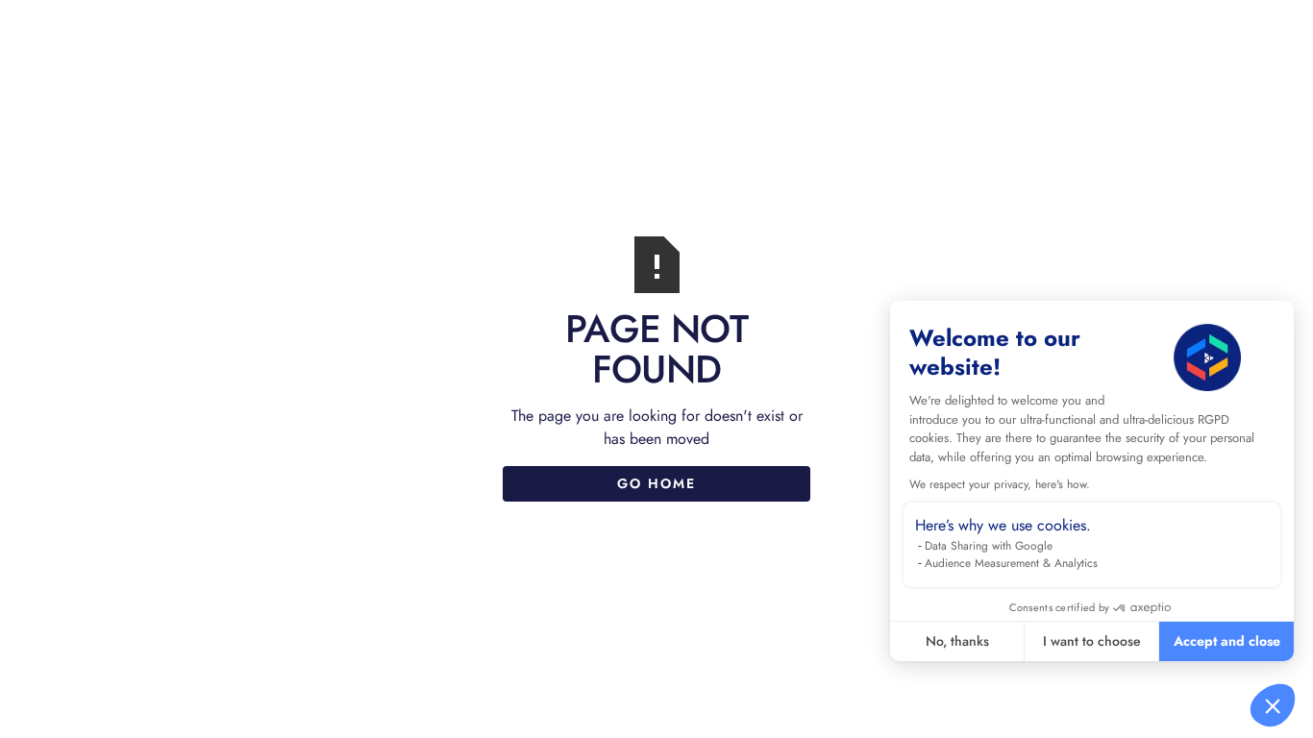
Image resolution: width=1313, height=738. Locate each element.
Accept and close (1227, 641)
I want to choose (1092, 641)
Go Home (656, 483)
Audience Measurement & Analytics (1011, 563)
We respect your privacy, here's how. (999, 484)
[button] (1273, 705)
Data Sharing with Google (989, 545)
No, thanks (957, 641)
